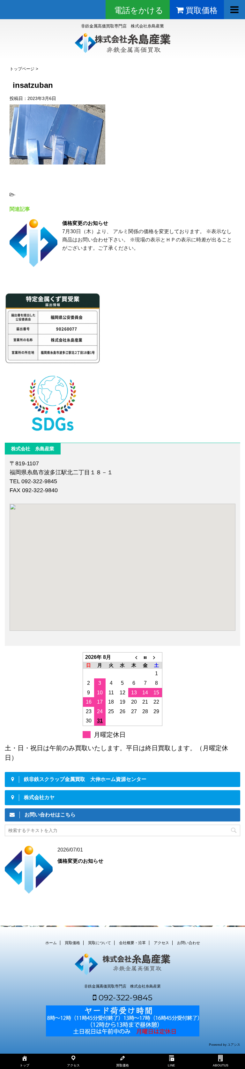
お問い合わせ (188, 943)
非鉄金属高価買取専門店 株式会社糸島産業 (122, 986)
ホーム (51, 943)
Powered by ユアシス (224, 1044)
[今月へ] (145, 657)
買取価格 (72, 943)
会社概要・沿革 (132, 943)
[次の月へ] (156, 657)
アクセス (161, 943)
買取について (99, 943)
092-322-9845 (124, 997)
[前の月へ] (134, 657)
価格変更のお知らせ (85, 223)
